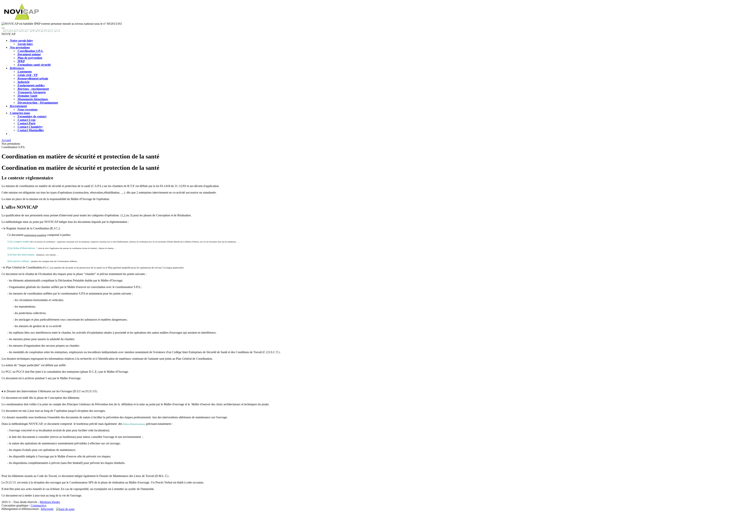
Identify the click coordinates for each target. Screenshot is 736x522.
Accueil (6, 140)
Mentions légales (50, 502)
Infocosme (47, 509)
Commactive (38, 505)
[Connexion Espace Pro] (9, 133)
